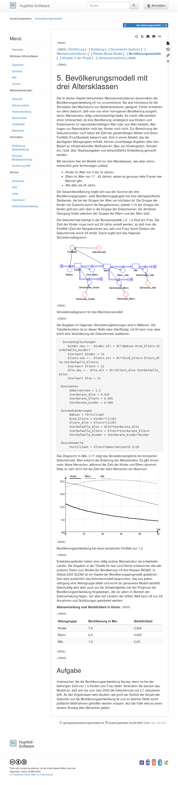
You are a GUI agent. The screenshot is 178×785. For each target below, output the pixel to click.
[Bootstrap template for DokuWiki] (142, 762)
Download (18, 181)
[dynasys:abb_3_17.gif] (110, 506)
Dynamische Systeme (125, 49)
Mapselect (18, 130)
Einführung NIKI (21, 165)
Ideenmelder (19, 118)
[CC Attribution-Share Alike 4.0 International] (18, 761)
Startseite (17, 49)
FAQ (14, 187)
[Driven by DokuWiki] (166, 762)
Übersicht (17, 65)
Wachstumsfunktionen (72, 53)
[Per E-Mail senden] (148, 36)
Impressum (18, 200)
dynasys (131, 25)
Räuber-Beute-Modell (107, 53)
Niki (14, 77)
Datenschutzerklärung (25, 206)
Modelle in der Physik (76, 58)
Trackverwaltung (21, 111)
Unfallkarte (18, 124)
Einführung (76, 49)
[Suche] (133, 5)
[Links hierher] (168, 55)
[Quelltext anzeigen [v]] (168, 43)
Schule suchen (21, 105)
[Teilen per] (136, 36)
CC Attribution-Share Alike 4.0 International (31, 774)
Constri (16, 83)
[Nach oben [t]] (168, 60)
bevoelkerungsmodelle (48, 18)
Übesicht (17, 99)
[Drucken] (154, 36)
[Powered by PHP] (148, 762)
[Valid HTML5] (154, 762)
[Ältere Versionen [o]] (168, 49)
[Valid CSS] (160, 762)
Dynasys (17, 71)
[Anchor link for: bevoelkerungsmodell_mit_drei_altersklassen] (122, 86)
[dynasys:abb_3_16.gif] (110, 272)
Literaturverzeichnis (111, 58)
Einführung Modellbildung (20, 147)
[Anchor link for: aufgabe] (84, 670)
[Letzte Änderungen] (142, 36)
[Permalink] (160, 36)
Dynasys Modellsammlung (22, 157)
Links (15, 193)
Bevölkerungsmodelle (145, 53)
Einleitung (97, 49)
